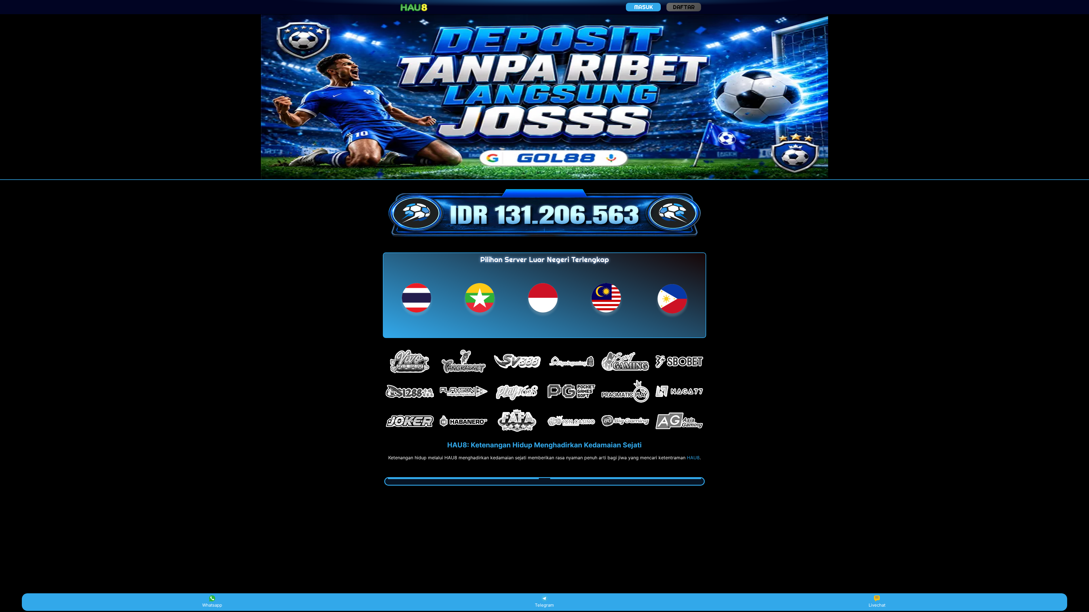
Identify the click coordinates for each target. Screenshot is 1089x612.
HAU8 (693, 457)
